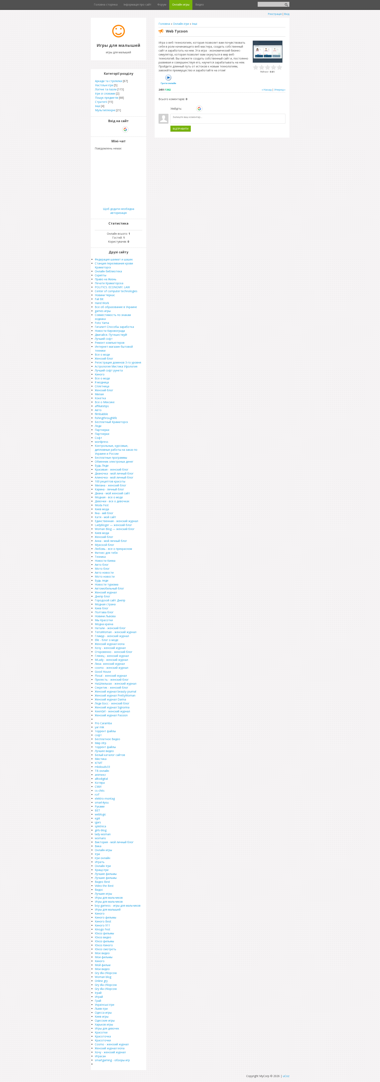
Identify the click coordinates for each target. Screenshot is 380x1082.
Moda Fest (102, 505)
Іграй (98, 993)
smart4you (102, 802)
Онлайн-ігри (181, 24)
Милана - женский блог (110, 485)
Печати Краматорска (109, 283)
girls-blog (100, 830)
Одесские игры (105, 1020)
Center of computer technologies (116, 291)
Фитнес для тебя (106, 553)
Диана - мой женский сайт (112, 493)
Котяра (100, 782)
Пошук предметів (106, 97)
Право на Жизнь (105, 279)
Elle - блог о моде (106, 640)
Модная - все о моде (109, 497)
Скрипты (100, 275)
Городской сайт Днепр (110, 600)
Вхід (286, 14)
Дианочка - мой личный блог (114, 473)
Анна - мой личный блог (111, 541)
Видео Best (102, 882)
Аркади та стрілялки (108, 81)
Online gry (101, 981)
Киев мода (102, 509)
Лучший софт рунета (109, 370)
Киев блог (101, 608)
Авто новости (104, 572)
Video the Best (104, 886)
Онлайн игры (103, 850)
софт (98, 735)
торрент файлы (105, 731)
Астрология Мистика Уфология (116, 366)
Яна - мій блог (104, 513)
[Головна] (118, 36)
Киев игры (101, 1016)
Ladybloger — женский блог (113, 525)
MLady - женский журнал (111, 660)
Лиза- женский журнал (110, 664)
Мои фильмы (103, 957)
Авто (98, 410)
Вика (98, 846)
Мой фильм (102, 965)
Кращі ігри (101, 870)
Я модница (102, 382)
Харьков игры (104, 1024)
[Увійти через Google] (199, 108)
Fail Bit (99, 299)
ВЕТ (97, 810)
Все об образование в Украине (116, 307)
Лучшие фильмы (106, 874)
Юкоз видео (103, 937)
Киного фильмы (105, 917)
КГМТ (99, 763)
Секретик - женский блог (111, 687)
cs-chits (99, 790)
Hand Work (102, 303)
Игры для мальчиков (109, 897)
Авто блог (102, 564)
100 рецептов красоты (110, 481)
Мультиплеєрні (105, 110)
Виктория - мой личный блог (114, 842)
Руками (99, 806)
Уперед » (279, 89)
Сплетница (102, 386)
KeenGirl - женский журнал (112, 711)
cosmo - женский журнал (111, 668)
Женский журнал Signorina (112, 707)
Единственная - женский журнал (116, 521)
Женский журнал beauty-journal (115, 691)
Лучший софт (104, 339)
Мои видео (102, 969)
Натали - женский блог (110, 628)
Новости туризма (106, 584)
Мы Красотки (104, 620)
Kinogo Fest (102, 929)
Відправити (180, 128)
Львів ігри (101, 1008)
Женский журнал (106, 592)
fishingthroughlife (106, 418)
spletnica (100, 826)
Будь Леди (101, 465)
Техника (100, 557)
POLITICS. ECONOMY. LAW (112, 287)
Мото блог (102, 568)
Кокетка (100, 398)
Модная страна (105, 604)
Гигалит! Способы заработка (114, 327)
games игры (103, 311)
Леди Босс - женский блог (112, 703)
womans (100, 838)
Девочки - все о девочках (112, 501)
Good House (103, 671)
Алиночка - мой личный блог (114, 477)
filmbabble (101, 414)
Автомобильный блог (109, 588)
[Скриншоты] (267, 52)
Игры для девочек (107, 1028)
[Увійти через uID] (186, 109)
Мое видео (102, 953)
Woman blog (103, 977)
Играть (99, 862)
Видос (99, 890)
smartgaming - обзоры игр (112, 1060)
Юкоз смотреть (105, 949)
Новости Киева (105, 561)
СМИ (98, 786)
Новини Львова (105, 616)
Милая (99, 394)
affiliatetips (102, 406)
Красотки (101, 1032)
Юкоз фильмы (104, 933)
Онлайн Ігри (103, 866)
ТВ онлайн (102, 771)
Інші (194, 24)
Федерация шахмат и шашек (114, 259)
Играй (99, 997)
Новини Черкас (105, 295)
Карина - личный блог (109, 489)
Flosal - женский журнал (111, 675)
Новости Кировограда (110, 331)
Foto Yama (102, 323)
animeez (100, 775)
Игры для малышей (108, 909)
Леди (98, 426)
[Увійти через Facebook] (192, 109)
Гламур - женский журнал (112, 636)
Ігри (97, 854)
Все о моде (102, 354)
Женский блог (104, 358)
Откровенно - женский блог (113, 652)
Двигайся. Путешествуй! (111, 335)
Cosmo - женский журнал (112, 1044)
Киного (99, 374)
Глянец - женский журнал (112, 656)
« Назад (267, 89)
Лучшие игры (103, 893)
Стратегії (101, 102)
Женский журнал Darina (110, 699)
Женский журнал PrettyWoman (115, 695)
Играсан (100, 1056)
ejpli (97, 818)
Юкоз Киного (104, 945)
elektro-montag (105, 798)
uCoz (286, 1076)
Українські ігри (104, 1004)
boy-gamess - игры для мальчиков (118, 905)
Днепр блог (102, 596)
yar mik (99, 727)
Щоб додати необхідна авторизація (118, 211)
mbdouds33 (102, 767)
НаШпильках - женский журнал (115, 683)
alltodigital (101, 779)
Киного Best (103, 921)
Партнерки (102, 430)
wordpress (101, 442)
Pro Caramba (103, 723)
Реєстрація (275, 14)
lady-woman (103, 834)
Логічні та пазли (106, 89)
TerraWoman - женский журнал (115, 632)
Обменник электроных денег (114, 461)
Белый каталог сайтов (110, 755)
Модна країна (104, 624)
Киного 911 (102, 925)
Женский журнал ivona (109, 644)
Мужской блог (104, 545)
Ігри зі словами (105, 93)
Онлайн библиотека (108, 271)
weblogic (100, 814)
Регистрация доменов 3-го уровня (118, 362)
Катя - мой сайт (105, 517)
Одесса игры (103, 1012)
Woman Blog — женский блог (115, 529)
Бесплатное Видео (107, 739)
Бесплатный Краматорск (111, 422)
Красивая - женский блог (111, 469)
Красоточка (103, 1036)
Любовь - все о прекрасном (113, 549)
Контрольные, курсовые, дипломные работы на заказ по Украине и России (116, 449)
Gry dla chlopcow (106, 973)
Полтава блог (104, 612)
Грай (98, 1001)
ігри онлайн (102, 858)
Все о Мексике (105, 402)
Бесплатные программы (111, 457)
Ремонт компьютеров (109, 342)
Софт (98, 438)
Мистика (100, 759)
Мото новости (105, 576)
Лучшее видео (104, 751)
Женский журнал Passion (111, 715)
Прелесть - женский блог (112, 679)
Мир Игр (100, 743)
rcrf (97, 794)
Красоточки (103, 1040)
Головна (164, 24)
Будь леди (101, 580)
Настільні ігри (104, 85)
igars (98, 822)
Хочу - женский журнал (110, 648)
